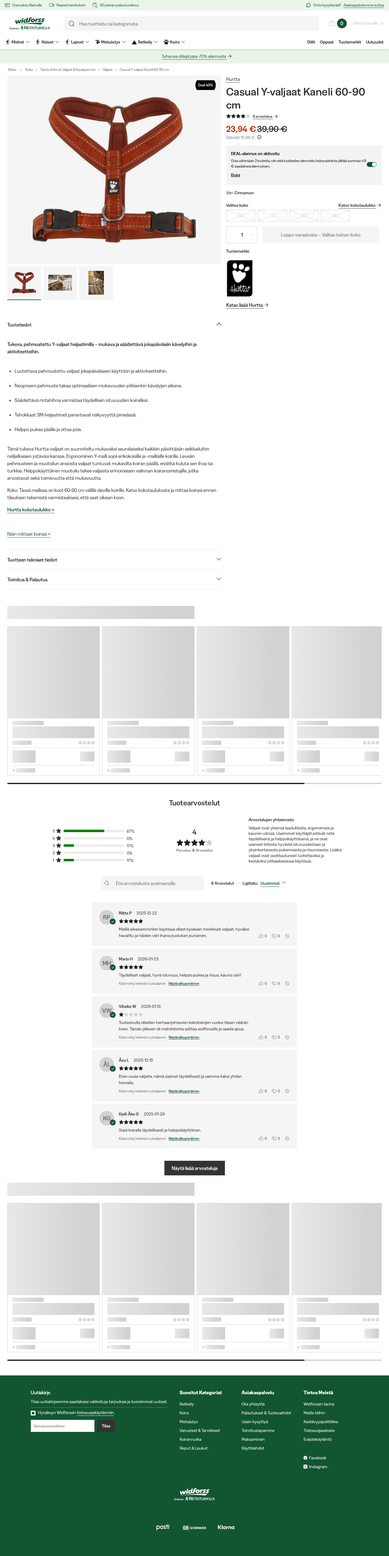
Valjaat (107, 69)
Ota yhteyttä (253, 1404)
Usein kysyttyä (255, 1421)
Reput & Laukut (194, 1448)
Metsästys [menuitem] (110, 42)
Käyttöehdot (253, 1448)
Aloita (12, 69)
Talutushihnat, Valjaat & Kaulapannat (67, 69)
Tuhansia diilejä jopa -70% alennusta (194, 56)
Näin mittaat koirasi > (28, 534)
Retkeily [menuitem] (145, 42)
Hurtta (233, 79)
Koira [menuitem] (175, 42)
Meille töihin (314, 1413)
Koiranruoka (190, 1439)
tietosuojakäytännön (95, 1412)
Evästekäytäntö (318, 1439)
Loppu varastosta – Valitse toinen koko (321, 235)
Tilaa (106, 1426)
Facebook (317, 1458)
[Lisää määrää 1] (252, 234)
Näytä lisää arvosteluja (195, 1168)
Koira (29, 69)
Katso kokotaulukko (357, 205)
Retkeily (187, 1404)
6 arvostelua (262, 116)
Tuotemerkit (350, 42)
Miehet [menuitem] (18, 42)
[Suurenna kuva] (114, 169)
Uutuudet (375, 42)
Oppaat (327, 42)
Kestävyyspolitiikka (321, 1421)
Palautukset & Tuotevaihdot (266, 1413)
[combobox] (274, 883)
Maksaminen (253, 1439)
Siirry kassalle (365, 23)
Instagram (318, 1466)
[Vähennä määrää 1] (231, 234)
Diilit (311, 42)
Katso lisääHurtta (244, 305)
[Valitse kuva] (24, 283)
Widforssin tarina (319, 1404)
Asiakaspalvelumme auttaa (363, 5)
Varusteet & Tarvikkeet (200, 1430)
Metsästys (189, 1421)
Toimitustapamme (258, 1430)
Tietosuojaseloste (319, 1430)
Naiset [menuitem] (47, 42)
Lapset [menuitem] (77, 42)
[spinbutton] (241, 234)
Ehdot (235, 175)
